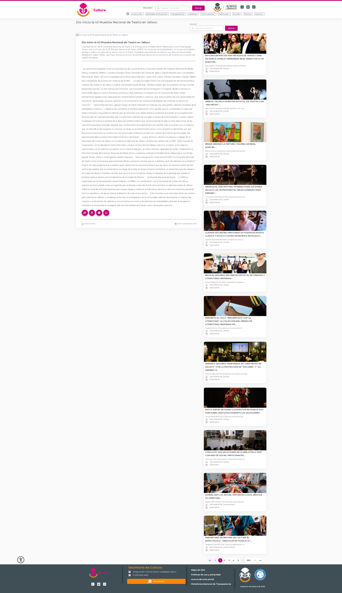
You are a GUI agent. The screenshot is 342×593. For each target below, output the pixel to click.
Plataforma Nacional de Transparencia (211, 584)
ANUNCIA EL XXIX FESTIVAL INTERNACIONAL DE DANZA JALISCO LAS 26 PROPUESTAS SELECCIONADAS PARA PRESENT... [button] (233, 190)
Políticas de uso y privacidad (206, 574)
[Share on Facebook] (92, 213)
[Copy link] (85, 213)
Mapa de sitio (198, 570)
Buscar (198, 8)
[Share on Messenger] (99, 213)
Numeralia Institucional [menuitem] (156, 14)
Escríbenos (158, 581)
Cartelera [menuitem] (193, 14)
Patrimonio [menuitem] (224, 14)
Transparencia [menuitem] (177, 14)
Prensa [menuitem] (247, 14)
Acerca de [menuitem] (136, 14)
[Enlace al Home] (128, 14)
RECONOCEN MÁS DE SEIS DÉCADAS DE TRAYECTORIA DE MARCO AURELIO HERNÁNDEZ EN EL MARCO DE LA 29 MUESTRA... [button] (234, 58)
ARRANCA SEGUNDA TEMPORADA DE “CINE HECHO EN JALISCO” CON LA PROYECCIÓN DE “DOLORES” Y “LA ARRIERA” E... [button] (233, 366)
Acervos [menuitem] (259, 14)
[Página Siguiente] (255, 560)
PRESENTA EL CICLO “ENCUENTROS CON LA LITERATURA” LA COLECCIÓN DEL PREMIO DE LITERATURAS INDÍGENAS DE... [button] (228, 321)
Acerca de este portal (202, 579)
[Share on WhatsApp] (106, 213)
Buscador (147, 7)
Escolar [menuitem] (236, 14)
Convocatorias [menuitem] (207, 14)
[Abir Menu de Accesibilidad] (20, 559)
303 (248, 560)
